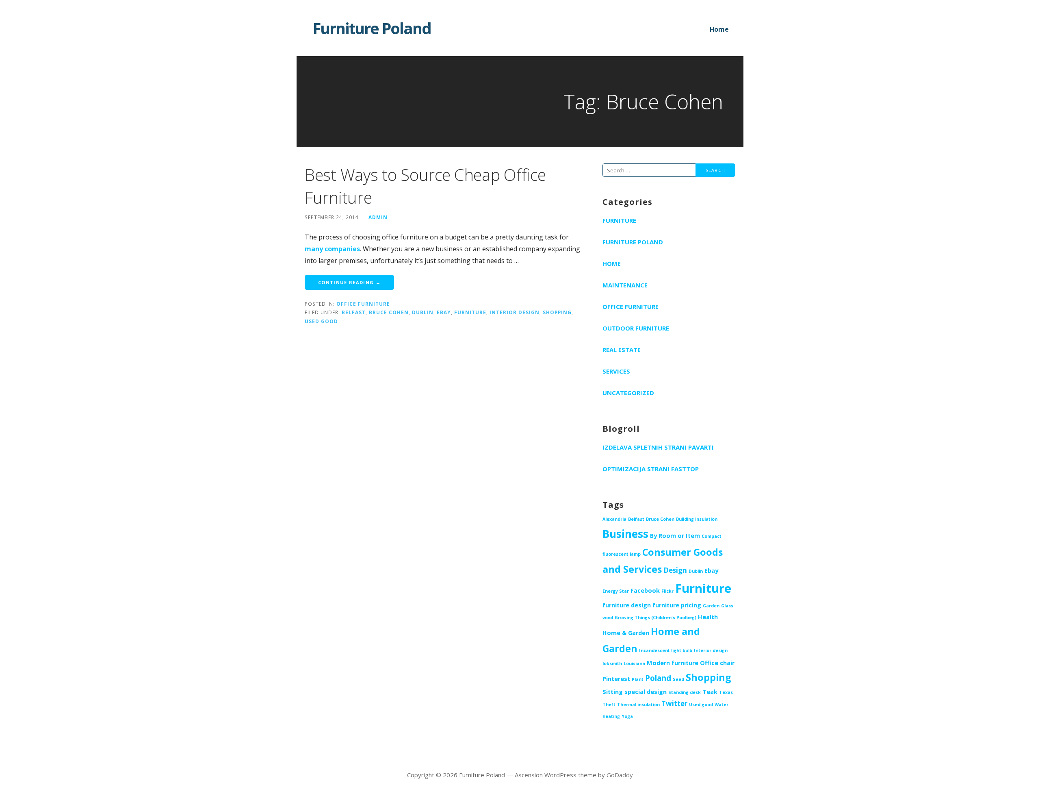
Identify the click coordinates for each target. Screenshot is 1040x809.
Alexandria (614, 519)
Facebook (645, 590)
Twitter (674, 703)
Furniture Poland (372, 28)
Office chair (717, 663)
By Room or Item (675, 535)
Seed (678, 679)
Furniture (470, 312)
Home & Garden (625, 633)
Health (708, 617)
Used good (321, 321)
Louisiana (634, 663)
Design (675, 570)
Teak (709, 692)
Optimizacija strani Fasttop (650, 469)
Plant (638, 679)
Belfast (354, 312)
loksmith (612, 663)
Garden (711, 606)
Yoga (627, 716)
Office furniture (363, 303)
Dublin (422, 312)
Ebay (444, 312)
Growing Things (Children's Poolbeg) (655, 617)
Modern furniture (672, 663)
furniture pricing (676, 605)
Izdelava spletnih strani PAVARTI (658, 447)
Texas (726, 692)
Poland (658, 678)
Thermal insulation (638, 704)
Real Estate (621, 350)
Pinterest (616, 679)
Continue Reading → (349, 282)
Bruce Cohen (389, 312)
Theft (608, 704)
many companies (332, 248)
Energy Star (615, 591)
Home (719, 29)
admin (378, 217)
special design (645, 692)
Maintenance (625, 285)
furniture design (626, 605)
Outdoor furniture (635, 328)
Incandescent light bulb (665, 650)
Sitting (612, 692)
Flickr (667, 591)
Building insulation (696, 519)
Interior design (515, 312)
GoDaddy (620, 775)
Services (616, 371)
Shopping (557, 312)
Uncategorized (628, 393)
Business (625, 533)
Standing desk (684, 692)
